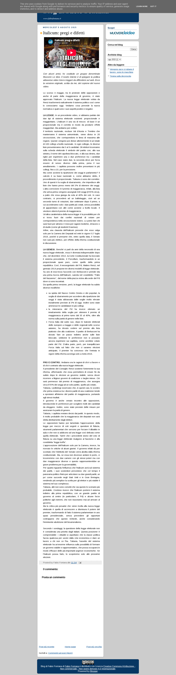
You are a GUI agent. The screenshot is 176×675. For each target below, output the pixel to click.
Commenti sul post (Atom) (60, 653)
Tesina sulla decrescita (120, 76)
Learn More (142, 6)
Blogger (93, 671)
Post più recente (46, 646)
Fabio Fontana (72, 666)
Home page (70, 646)
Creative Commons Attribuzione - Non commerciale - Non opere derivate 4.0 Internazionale (97, 667)
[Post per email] (79, 562)
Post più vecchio (94, 646)
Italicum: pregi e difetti (64, 32)
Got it (153, 6)
